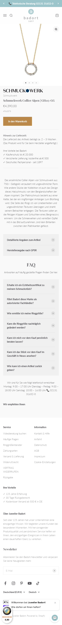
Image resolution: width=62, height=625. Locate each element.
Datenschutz (40, 444)
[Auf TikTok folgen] (38, 583)
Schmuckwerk (10, 95)
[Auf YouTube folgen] (30, 583)
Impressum (39, 456)
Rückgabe (8, 477)
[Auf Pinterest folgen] (21, 583)
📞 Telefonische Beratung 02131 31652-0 (31, 3)
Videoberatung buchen (14, 433)
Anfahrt (38, 439)
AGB (36, 450)
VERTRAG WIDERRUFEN (10, 469)
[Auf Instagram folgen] (13, 583)
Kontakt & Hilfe (42, 433)
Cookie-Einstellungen (45, 462)
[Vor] (58, 3)
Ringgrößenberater (12, 444)
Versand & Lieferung (13, 456)
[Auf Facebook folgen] (5, 583)
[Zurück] (3, 3)
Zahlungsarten (10, 450)
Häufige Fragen (11, 439)
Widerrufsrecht (10, 462)
